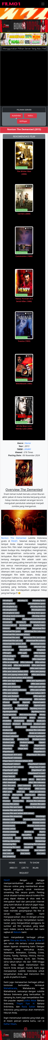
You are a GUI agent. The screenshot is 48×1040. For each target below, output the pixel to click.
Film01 (14, 541)
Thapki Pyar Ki (26, 1003)
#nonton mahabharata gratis (14, 822)
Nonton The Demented (13, 538)
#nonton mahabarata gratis (34, 819)
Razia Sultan (28, 1006)
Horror (28, 443)
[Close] (25, 17)
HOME (12, 862)
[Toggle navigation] (42, 4)
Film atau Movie (18, 940)
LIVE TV (25, 867)
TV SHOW (34, 862)
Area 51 (40, 940)
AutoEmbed (16, 116)
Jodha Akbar (30, 1000)
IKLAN (35, 867)
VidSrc (30, 115)
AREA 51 (13, 867)
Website (17, 932)
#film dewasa (8, 659)
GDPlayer (23, 121)
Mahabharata (10, 988)
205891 (27, 449)
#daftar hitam (39, 625)
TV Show (31, 940)
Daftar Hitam (10, 1024)
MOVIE (22, 862)
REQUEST (24, 872)
